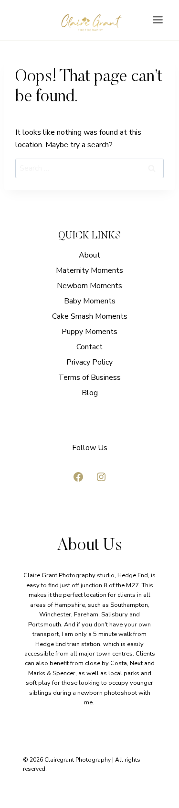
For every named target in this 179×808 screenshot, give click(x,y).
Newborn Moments (89, 285)
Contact (89, 347)
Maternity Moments (89, 270)
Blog (90, 393)
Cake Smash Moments (89, 316)
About (89, 255)
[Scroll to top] (170, 576)
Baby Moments (90, 301)
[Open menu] (157, 20)
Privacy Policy (89, 362)
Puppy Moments (89, 331)
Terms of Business (89, 377)
